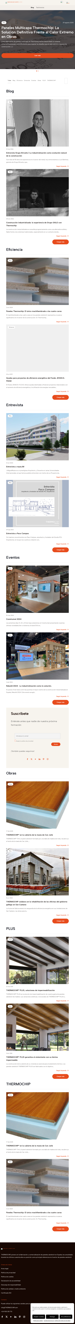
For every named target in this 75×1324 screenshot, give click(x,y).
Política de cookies (38, 1320)
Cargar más (60, 242)
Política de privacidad (8, 1273)
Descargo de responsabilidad (11, 1285)
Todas (9, 80)
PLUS (44, 80)
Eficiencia (19, 80)
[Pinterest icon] (43, 759)
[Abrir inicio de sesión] (62, 2)
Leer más (37, 55)
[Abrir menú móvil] (67, 2)
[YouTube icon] (35, 759)
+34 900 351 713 (6, 1311)
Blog (32, 7)
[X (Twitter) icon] (31, 759)
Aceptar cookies (39, 1317)
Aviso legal (4, 1268)
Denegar (52, 1317)
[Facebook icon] (27, 759)
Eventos (33, 80)
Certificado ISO (6, 1293)
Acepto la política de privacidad (24, 741)
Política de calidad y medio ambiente (13, 1289)
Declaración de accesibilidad (10, 1281)
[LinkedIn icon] (39, 759)
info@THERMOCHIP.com (9, 1307)
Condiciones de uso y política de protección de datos (57, 1320)
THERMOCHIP (51, 80)
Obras (39, 80)
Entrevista (27, 80)
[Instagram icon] (47, 759)
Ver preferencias (66, 1317)
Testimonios (40, 7)
